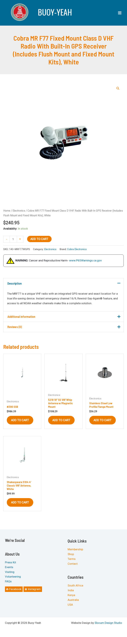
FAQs (8, 581)
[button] (118, 88)
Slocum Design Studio (108, 622)
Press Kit (10, 562)
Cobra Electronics (77, 249)
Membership (75, 549)
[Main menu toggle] (120, 13)
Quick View (22, 388)
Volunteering (13, 576)
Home (6, 210)
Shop (71, 554)
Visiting (9, 572)
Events (9, 567)
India (71, 590)
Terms (72, 559)
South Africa (75, 585)
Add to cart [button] (20, 420)
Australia (73, 599)
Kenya (71, 595)
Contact (73, 563)
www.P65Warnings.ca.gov (85, 260)
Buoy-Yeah (55, 12)
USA (70, 604)
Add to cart (39, 239)
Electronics (19, 210)
